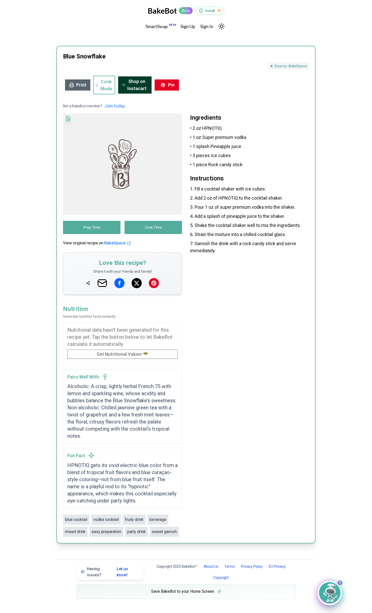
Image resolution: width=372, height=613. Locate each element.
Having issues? (107, 571)
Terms (229, 566)
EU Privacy (277, 566)
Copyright (221, 578)
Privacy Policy (252, 566)
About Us (211, 566)
